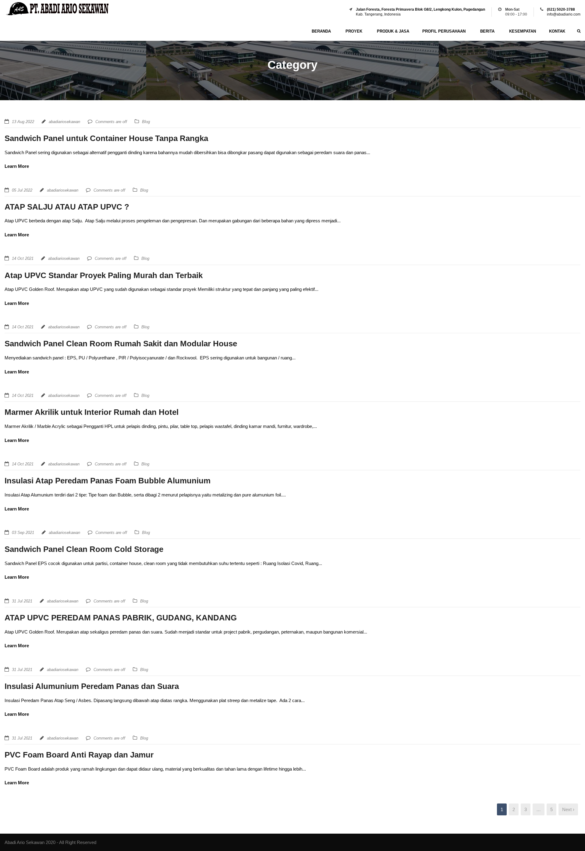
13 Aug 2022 (23, 121)
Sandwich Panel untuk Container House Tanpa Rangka (106, 138)
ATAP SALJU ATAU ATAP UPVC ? (67, 206)
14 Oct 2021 (23, 258)
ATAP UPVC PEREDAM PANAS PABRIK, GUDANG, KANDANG (121, 617)
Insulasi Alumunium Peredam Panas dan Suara (92, 686)
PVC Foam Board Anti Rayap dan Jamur (79, 754)
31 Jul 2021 (22, 601)
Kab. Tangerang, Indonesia (378, 14)
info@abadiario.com (563, 14)
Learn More (17, 166)
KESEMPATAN (522, 31)
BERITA (487, 31)
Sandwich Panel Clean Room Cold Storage (84, 549)
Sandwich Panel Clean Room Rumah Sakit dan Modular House (121, 343)
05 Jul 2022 (22, 190)
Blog (146, 121)
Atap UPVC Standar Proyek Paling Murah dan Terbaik (104, 275)
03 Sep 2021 (23, 532)
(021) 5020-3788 (561, 9)
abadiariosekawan (64, 121)
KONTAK (557, 31)
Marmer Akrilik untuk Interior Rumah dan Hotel (92, 412)
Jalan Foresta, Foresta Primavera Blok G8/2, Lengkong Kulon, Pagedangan (420, 9)
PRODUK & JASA (393, 31)
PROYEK (354, 31)
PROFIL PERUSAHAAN (444, 31)
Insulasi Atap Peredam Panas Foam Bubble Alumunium (108, 480)
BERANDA (321, 31)
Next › (568, 809)
